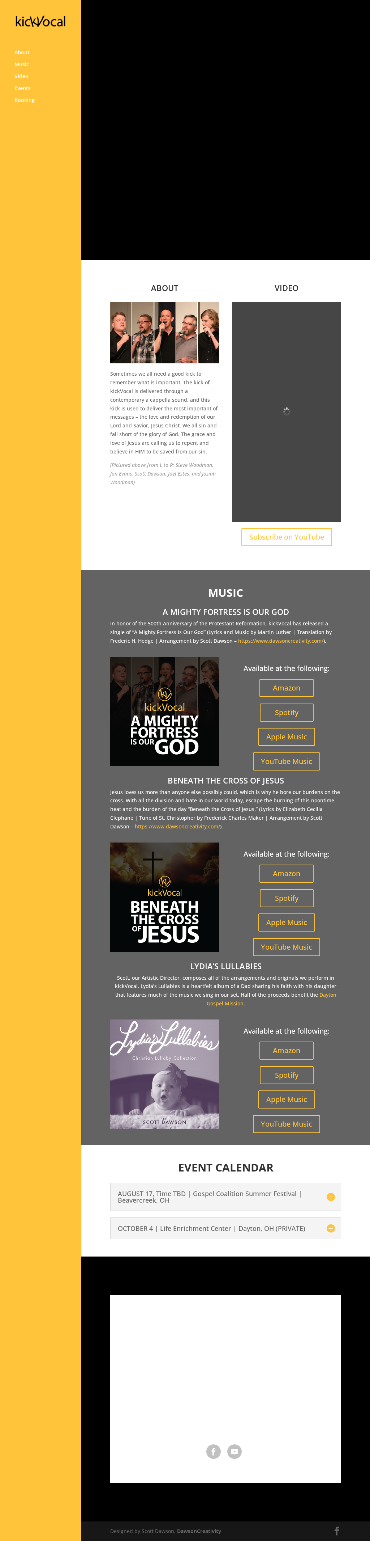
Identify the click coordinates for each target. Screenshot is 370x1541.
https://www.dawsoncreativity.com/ (280, 640)
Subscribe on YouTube (286, 537)
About (22, 53)
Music (21, 65)
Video (21, 77)
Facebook (200, 198)
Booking (24, 101)
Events (22, 89)
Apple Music (286, 737)
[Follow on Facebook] (213, 1451)
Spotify (286, 712)
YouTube (253, 198)
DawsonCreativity (199, 1531)
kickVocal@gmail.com (225, 1422)
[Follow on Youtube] (234, 1451)
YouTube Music (286, 761)
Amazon (286, 688)
